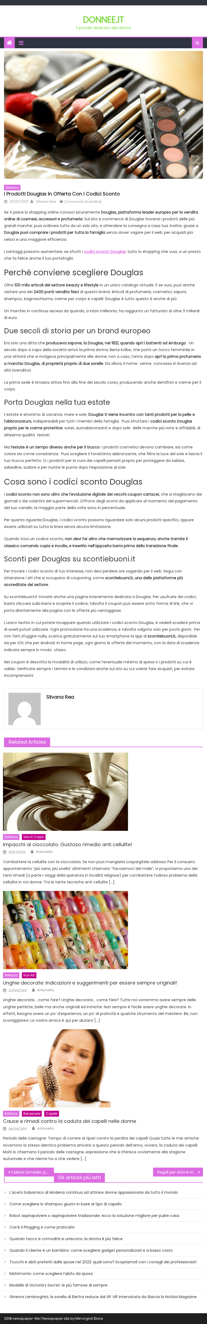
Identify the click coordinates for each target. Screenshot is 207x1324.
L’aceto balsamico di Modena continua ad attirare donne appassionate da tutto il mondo (93, 1192)
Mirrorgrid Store (89, 1318)
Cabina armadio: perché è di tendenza (32, 1172)
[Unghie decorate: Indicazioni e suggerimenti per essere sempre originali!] (103, 930)
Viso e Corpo (33, 837)
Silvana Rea (46, 201)
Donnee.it (103, 19)
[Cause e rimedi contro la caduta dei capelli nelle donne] (103, 1068)
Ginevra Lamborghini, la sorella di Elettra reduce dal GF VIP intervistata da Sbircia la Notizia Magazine (103, 1296)
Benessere (31, 1113)
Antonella (44, 851)
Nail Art (29, 975)
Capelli (51, 1113)
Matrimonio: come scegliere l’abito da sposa (51, 1273)
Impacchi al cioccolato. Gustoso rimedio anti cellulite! (67, 844)
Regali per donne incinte (180, 1172)
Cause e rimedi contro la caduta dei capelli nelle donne (69, 1121)
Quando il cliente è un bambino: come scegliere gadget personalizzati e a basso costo (91, 1250)
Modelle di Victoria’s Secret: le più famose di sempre (58, 1285)
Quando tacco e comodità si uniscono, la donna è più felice (66, 1238)
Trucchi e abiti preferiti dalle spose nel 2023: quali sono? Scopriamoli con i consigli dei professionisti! (102, 1262)
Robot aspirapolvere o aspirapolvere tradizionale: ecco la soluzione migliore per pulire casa (94, 1215)
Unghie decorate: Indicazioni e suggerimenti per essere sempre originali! (90, 983)
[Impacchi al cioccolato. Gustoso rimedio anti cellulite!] (103, 792)
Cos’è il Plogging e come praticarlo (42, 1227)
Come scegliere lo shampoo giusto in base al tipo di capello (65, 1204)
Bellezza (12, 187)
